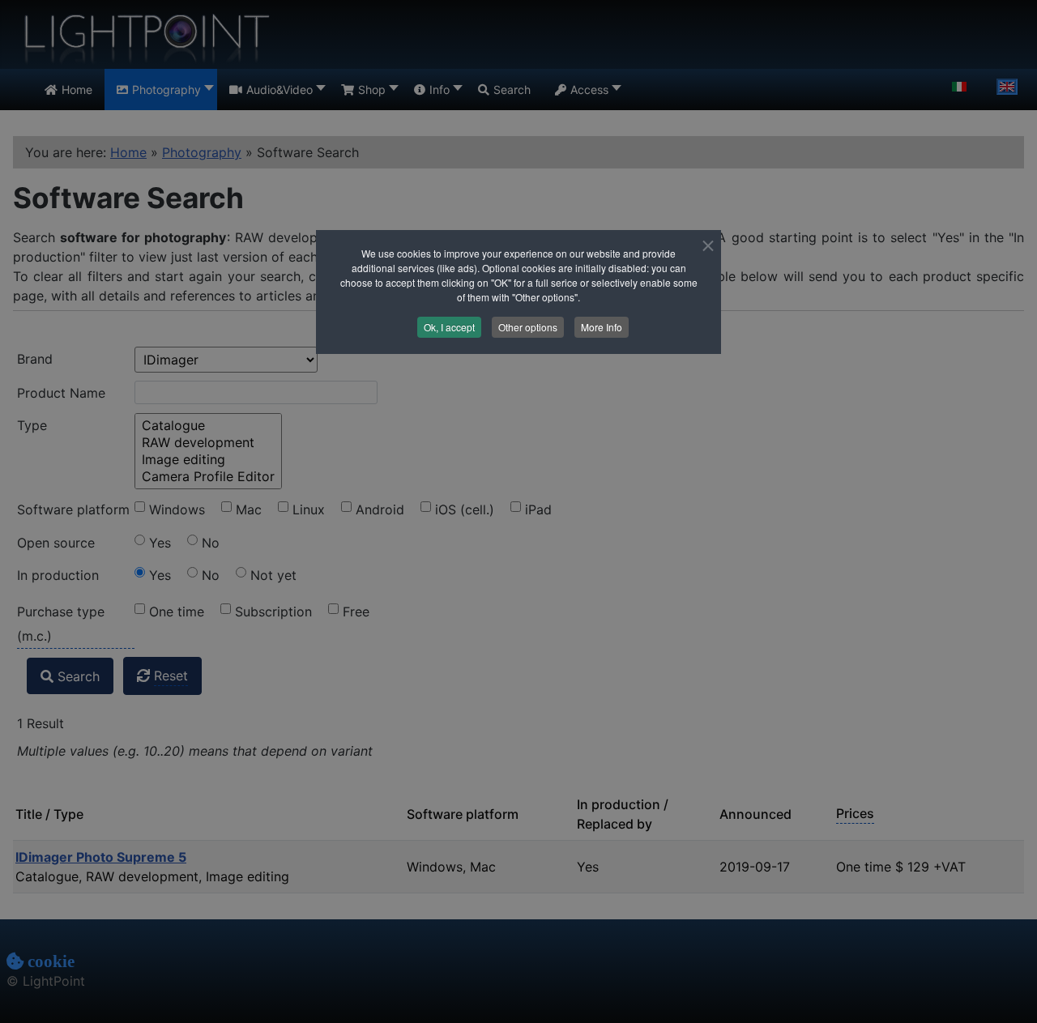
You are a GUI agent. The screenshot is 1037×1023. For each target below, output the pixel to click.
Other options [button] (527, 327)
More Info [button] (601, 327)
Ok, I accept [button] (449, 327)
